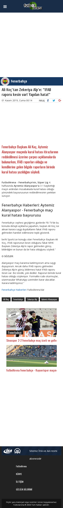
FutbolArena (21, 466)
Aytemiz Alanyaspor (49, 299)
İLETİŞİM (19, 481)
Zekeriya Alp (32, 299)
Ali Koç (6, 299)
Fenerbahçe (19, 81)
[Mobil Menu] (6, 6)
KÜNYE (19, 474)
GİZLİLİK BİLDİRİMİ (24, 489)
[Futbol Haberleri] (33, 5)
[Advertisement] (31, 44)
